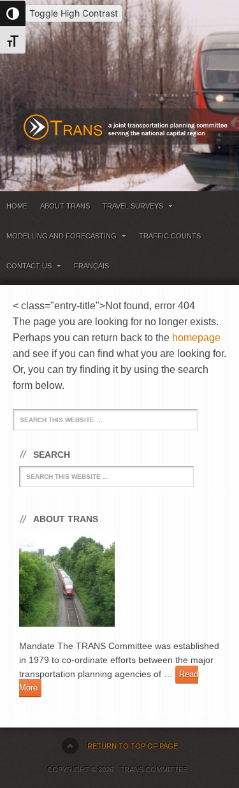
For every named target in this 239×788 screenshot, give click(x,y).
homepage (196, 337)
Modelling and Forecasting (58, 238)
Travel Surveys (129, 208)
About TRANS (65, 206)
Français (91, 266)
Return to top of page (132, 746)
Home (16, 206)
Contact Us (26, 268)
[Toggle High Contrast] (12, 13)
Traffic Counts (170, 236)
